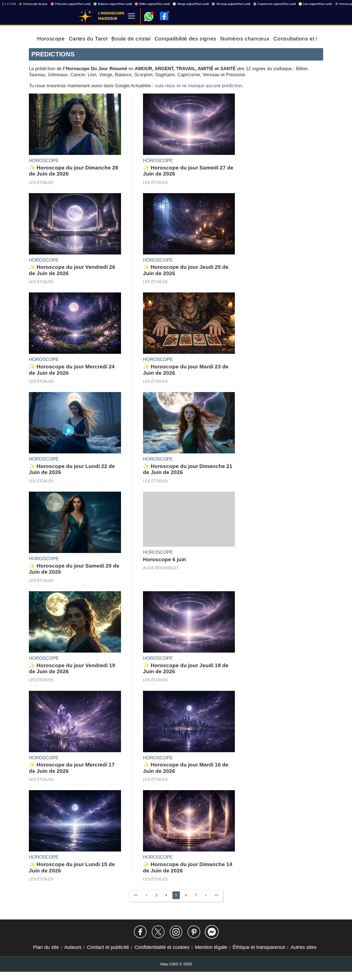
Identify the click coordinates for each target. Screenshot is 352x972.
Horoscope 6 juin (164, 559)
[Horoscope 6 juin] (189, 519)
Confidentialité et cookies (161, 947)
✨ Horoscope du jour (33, 4)
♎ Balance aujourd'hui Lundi (112, 4)
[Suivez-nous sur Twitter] (158, 932)
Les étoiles (41, 182)
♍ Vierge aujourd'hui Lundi (190, 4)
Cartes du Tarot (88, 39)
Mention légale (211, 947)
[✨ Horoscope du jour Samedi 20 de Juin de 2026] (75, 522)
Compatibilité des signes (185, 39)
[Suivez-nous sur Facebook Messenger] (212, 932)
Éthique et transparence (259, 947)
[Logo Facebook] (164, 15)
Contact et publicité (108, 947)
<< (136, 895)
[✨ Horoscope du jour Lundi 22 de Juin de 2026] (75, 422)
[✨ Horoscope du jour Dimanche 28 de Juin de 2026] (75, 124)
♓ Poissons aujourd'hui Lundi (70, 4)
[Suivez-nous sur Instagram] (176, 932)
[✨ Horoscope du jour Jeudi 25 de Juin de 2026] (189, 223)
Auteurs (72, 947)
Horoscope (51, 39)
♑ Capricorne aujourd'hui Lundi (274, 4)
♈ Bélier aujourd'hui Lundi (152, 4)
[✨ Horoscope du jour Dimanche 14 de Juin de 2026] (189, 820)
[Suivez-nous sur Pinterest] (194, 932)
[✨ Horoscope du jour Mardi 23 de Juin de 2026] (189, 323)
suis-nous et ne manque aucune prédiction (198, 85)
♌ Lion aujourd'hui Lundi (315, 4)
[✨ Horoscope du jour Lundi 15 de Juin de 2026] (75, 820)
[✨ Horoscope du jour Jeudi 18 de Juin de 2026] (189, 621)
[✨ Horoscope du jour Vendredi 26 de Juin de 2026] (75, 223)
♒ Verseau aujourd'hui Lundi (230, 4)
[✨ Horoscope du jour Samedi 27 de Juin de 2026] (189, 124)
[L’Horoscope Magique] (85, 16)
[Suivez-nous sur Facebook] (140, 932)
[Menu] (131, 16)
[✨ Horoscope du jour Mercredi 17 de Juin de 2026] (75, 721)
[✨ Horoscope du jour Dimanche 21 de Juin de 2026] (189, 422)
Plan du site (46, 947)
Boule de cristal (130, 39)
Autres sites (304, 947)
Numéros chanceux (245, 39)
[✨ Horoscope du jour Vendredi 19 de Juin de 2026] (75, 621)
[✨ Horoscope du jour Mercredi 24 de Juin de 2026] (75, 323)
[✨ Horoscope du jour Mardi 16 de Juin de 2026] (189, 721)
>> (217, 895)
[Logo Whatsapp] (148, 14)
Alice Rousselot (161, 568)
